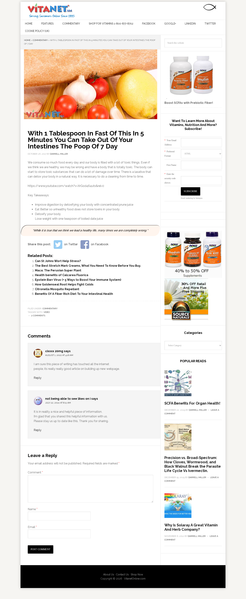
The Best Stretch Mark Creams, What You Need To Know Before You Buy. (88, 265)
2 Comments (38, 315)
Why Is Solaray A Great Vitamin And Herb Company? (191, 527)
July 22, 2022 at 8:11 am (58, 402)
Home (27, 40)
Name (32, 509)
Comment (35, 472)
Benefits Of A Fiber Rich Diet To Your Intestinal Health (74, 294)
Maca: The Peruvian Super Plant (58, 270)
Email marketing (187, 198)
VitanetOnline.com (135, 578)
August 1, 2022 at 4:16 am (59, 355)
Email (32, 527)
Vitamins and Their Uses (51, 11)
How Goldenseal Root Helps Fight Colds (64, 284)
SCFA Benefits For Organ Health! (192, 403)
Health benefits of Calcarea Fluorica (61, 275)
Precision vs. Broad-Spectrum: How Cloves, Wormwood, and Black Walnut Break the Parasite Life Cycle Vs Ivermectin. (192, 464)
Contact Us (122, 574)
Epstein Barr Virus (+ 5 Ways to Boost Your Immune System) (78, 279)
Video (47, 312)
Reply (37, 378)
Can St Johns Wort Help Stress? (58, 261)
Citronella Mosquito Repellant (57, 289)
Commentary (40, 40)
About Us (108, 574)
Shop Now (137, 574)
